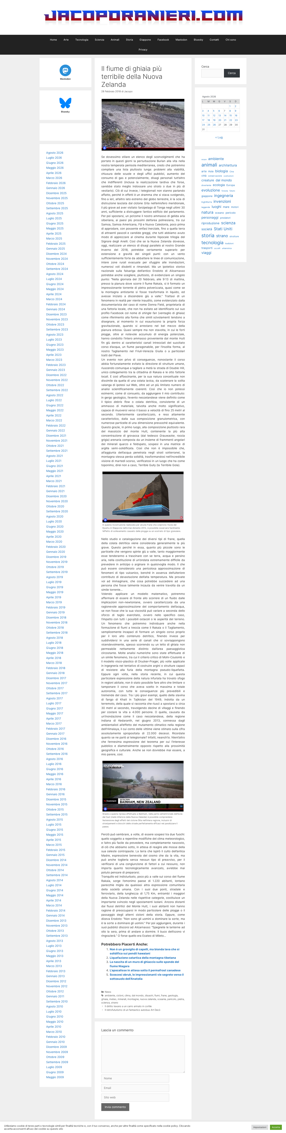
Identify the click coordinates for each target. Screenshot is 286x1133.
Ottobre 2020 (55, 506)
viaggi (206, 253)
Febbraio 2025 (56, 243)
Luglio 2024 (54, 279)
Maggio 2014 (54, 895)
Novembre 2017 (56, 683)
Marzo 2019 (54, 602)
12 (214, 115)
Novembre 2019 (57, 562)
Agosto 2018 (54, 637)
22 (230, 120)
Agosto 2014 (54, 880)
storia (208, 235)
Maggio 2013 (54, 956)
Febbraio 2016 (55, 789)
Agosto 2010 (54, 1006)
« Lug (219, 137)
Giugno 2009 (55, 1072)
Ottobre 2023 (55, 324)
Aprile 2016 (53, 779)
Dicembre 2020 (56, 496)
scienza (105, 1002)
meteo (112, 999)
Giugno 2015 (54, 829)
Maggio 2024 (55, 289)
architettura (228, 165)
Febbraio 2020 (56, 546)
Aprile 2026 (54, 173)
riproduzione (210, 223)
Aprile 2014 (53, 900)
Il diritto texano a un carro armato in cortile (128, 1006)
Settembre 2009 (57, 1062)
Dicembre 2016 (56, 738)
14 (225, 115)
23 (236, 120)
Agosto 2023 (54, 334)
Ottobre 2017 (55, 688)
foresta (225, 191)
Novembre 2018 (56, 622)
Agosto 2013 (54, 941)
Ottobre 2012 (55, 991)
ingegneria (223, 195)
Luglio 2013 (54, 945)
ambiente (110, 995)
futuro (232, 190)
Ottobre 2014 (55, 870)
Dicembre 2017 (56, 678)
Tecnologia (81, 39)
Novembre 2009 (57, 1052)
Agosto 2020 (54, 516)
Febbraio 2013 (55, 971)
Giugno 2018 (54, 647)
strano (114, 1002)
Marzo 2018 (54, 663)
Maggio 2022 (55, 410)
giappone (207, 196)
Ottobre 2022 (55, 385)
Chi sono (231, 39)
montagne (133, 999)
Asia (211, 171)
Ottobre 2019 (55, 567)
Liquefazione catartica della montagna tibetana (143, 957)
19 (214, 120)
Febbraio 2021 (55, 486)
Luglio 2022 (54, 400)
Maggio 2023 (55, 349)
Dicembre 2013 (56, 920)
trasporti (207, 248)
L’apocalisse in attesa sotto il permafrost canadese (145, 970)
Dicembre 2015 (56, 799)
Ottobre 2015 (55, 809)
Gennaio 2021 (55, 491)
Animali (115, 39)
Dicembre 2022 (56, 375)
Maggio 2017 (54, 713)
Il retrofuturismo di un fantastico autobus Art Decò (132, 1009)
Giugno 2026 (55, 162)
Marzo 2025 (54, 238)
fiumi (157, 995)
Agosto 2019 (54, 577)
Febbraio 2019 (55, 607)
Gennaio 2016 (55, 794)
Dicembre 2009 (56, 1047)
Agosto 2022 (54, 395)
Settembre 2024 (57, 268)
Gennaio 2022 (55, 430)
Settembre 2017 (57, 693)
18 (209, 120)
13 (219, 115)
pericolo (171, 999)
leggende (205, 207)
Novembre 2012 (56, 986)
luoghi (216, 207)
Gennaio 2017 (55, 733)
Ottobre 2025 (55, 203)
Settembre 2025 (57, 208)
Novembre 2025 (57, 198)
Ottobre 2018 (55, 627)
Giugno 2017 (54, 708)
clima (127, 995)
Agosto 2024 (54, 274)
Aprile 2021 (53, 476)
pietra (181, 999)
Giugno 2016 (54, 769)
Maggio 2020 (55, 531)
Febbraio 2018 (55, 668)
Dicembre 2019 (56, 557)
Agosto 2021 (54, 456)
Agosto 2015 (54, 819)
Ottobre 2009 (55, 1057)
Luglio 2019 (54, 582)
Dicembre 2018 (56, 617)
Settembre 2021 (57, 450)
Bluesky (198, 39)
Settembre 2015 (57, 814)
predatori (225, 217)
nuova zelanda (148, 999)
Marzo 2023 (54, 359)
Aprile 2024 (54, 294)
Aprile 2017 (53, 718)
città (203, 175)
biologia (221, 171)
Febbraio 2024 (56, 304)
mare (226, 207)
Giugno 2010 (54, 1016)
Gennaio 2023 (55, 370)
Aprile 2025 (53, 233)
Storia (129, 39)
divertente (206, 185)
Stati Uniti (223, 228)
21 (225, 120)
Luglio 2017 (53, 703)
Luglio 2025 (54, 218)
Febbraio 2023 (56, 365)
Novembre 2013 (57, 925)
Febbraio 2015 (55, 850)
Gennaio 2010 (55, 1042)
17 (203, 120)
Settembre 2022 (57, 390)
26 (214, 124)
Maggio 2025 (55, 228)
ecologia (219, 185)
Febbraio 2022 (56, 425)
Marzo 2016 (54, 784)
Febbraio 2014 (55, 910)
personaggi (209, 217)
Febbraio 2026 (56, 183)
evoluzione (210, 190)
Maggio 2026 (55, 167)
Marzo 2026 (54, 178)
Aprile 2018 (53, 658)
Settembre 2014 (57, 875)
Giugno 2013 (54, 951)
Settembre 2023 (57, 329)
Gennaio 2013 (55, 976)
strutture (234, 236)
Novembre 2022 (57, 380)
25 (209, 124)
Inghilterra (206, 202)
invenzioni (222, 201)
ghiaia (104, 999)
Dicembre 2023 (56, 314)
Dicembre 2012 (56, 981)
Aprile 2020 (54, 536)
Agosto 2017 (54, 698)
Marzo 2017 (54, 723)
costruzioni (229, 176)
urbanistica (227, 248)
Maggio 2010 (54, 1021)
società (206, 229)
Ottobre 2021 (55, 445)
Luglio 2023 (54, 339)
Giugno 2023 (55, 344)
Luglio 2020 (54, 521)
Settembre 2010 (57, 1001)
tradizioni (229, 243)
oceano (219, 212)
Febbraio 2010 (55, 1036)
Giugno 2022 (54, 405)
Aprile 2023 (54, 354)
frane (164, 995)
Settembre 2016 (57, 753)
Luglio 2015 (53, 824)
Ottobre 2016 (55, 749)
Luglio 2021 (53, 460)
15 (230, 115)
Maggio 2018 (54, 652)
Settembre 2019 (57, 572)
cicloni (119, 995)
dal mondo (138, 995)
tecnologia (212, 242)
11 (209, 115)
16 (236, 115)
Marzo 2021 (54, 481)
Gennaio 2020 (55, 551)
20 (219, 120)
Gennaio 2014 (55, 915)
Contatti (214, 39)
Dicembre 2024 (56, 253)
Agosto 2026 (54, 152)
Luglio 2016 (54, 764)
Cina (232, 171)
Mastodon (181, 39)
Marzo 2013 (54, 966)
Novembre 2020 (57, 501)
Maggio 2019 (54, 592)
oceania (161, 999)
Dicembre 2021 (56, 435)
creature (207, 180)
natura (207, 212)
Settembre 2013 (57, 935)
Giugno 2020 (55, 526)
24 (203, 124)
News (108, 991)
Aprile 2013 (53, 961)
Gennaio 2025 (55, 248)
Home (53, 39)
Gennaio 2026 (55, 188)
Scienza (99, 39)
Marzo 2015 (54, 844)
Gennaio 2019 (55, 612)
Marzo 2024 (54, 299)
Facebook (163, 39)
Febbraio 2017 (55, 728)
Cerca (205, 66)
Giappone (145, 39)
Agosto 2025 (54, 213)
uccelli (217, 248)
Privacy (143, 49)
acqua (204, 159)
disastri (149, 995)
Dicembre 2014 (56, 860)
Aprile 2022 (53, 415)
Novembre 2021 (56, 440)
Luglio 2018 (53, 642)
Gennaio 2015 (55, 855)
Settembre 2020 (57, 511)
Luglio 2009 (54, 1067)
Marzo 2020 (54, 541)
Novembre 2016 (57, 743)
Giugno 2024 (55, 284)
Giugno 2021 (54, 466)
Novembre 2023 (57, 319)
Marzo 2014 (54, 905)
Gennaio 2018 (55, 673)
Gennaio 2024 (55, 309)
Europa (230, 185)
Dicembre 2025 (56, 193)
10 (203, 115)
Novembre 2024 (57, 258)
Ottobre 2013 (55, 930)
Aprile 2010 (53, 1026)
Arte (66, 39)
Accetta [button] (276, 1127)
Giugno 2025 (54, 223)
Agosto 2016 (54, 759)
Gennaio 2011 (55, 996)
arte (204, 171)
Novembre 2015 (56, 804)
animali (209, 165)
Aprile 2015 (53, 839)
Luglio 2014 (54, 885)
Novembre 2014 (57, 865)
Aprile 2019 (53, 597)
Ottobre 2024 (55, 264)
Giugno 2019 (54, 587)
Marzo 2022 (54, 420)
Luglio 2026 (54, 157)
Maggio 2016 (54, 774)
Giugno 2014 (54, 890)
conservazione (215, 176)
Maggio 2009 (55, 1077)
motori (235, 207)
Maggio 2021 (54, 471)
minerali (122, 999)
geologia (173, 995)
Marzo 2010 (54, 1031)
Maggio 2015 (54, 834)
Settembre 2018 (57, 632)
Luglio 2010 (54, 1011)
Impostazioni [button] (259, 1127)
